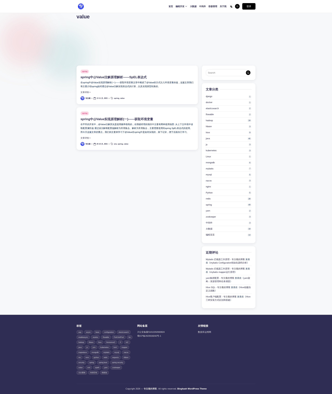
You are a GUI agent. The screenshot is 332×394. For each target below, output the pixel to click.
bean (97, 332)
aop (79, 332)
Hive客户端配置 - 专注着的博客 (221, 296)
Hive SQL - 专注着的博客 (218, 287)
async (88, 332)
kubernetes (211, 150)
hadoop (209, 120)
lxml (115, 347)
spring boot (103, 362)
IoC (127, 342)
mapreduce (82, 352)
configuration (109, 332)
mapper (124, 347)
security (81, 362)
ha (129, 337)
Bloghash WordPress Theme (192, 389)
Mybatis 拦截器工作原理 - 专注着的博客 (225, 259)
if (120, 342)
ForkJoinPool (119, 337)
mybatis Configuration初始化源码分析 (228, 263)
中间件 (209, 223)
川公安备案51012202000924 (151, 332)
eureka (95, 337)
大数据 (209, 229)
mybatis (209, 168)
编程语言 (210, 235)
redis (208, 198)
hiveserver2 (110, 342)
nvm (87, 357)
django (209, 96)
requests (115, 357)
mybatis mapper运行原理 (222, 272)
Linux (208, 156)
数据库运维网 (204, 332)
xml (88, 367)
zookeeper (211, 217)
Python (209, 192)
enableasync (83, 337)
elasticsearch (212, 108)
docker (209, 102)
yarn (208, 210)
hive (208, 132)
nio (79, 357)
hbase (209, 126)
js (207, 144)
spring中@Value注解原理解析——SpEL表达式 (114, 77)
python (96, 357)
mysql (209, 174)
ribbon (126, 357)
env (115, 144)
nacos (209, 180)
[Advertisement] (166, 39)
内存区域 (93, 373)
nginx (208, 186)
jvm (94, 347)
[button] (248, 6)
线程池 (104, 373)
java (208, 138)
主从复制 (81, 373)
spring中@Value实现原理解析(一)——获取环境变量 (117, 119)
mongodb (210, 162)
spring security (117, 362)
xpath (97, 367)
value (122, 98)
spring (84, 71)
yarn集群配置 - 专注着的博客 (220, 278)
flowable (210, 114)
